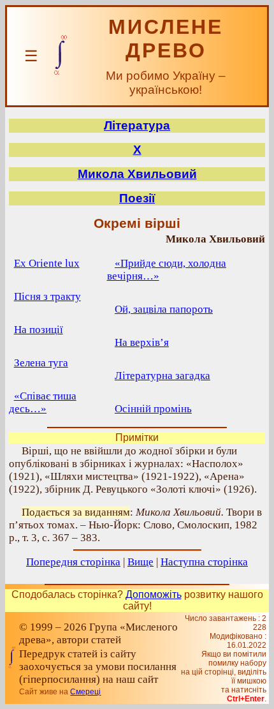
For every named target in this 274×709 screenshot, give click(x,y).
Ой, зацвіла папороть (164, 309)
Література (137, 125)
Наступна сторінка (204, 562)
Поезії (137, 198)
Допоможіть (154, 594)
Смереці (85, 691)
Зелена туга (41, 363)
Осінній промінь (153, 409)
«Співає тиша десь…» (42, 402)
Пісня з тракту (47, 296)
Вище (140, 562)
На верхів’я (142, 342)
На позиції (38, 330)
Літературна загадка (162, 375)
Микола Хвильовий (137, 174)
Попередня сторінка (73, 562)
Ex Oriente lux (47, 263)
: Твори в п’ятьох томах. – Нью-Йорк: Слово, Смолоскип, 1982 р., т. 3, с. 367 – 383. (135, 525)
